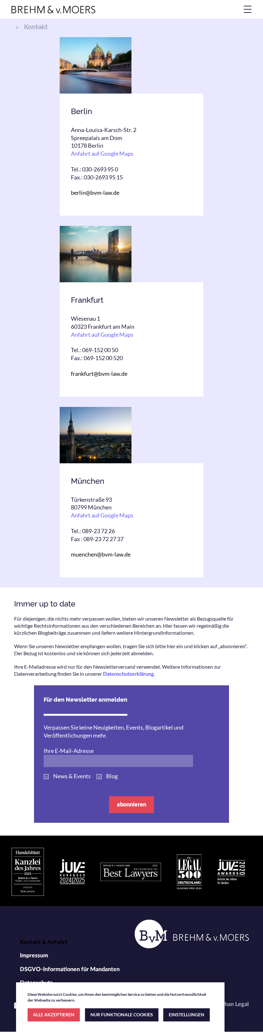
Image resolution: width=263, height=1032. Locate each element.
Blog (112, 776)
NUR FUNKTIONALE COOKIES (121, 1014)
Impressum (34, 956)
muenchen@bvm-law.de (101, 554)
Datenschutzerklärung (128, 674)
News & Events (72, 776)
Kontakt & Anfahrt (43, 942)
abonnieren (131, 804)
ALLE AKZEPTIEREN (53, 1014)
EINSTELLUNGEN (186, 1014)
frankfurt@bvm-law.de (99, 373)
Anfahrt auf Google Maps (102, 153)
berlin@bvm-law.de (95, 192)
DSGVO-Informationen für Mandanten (70, 969)
